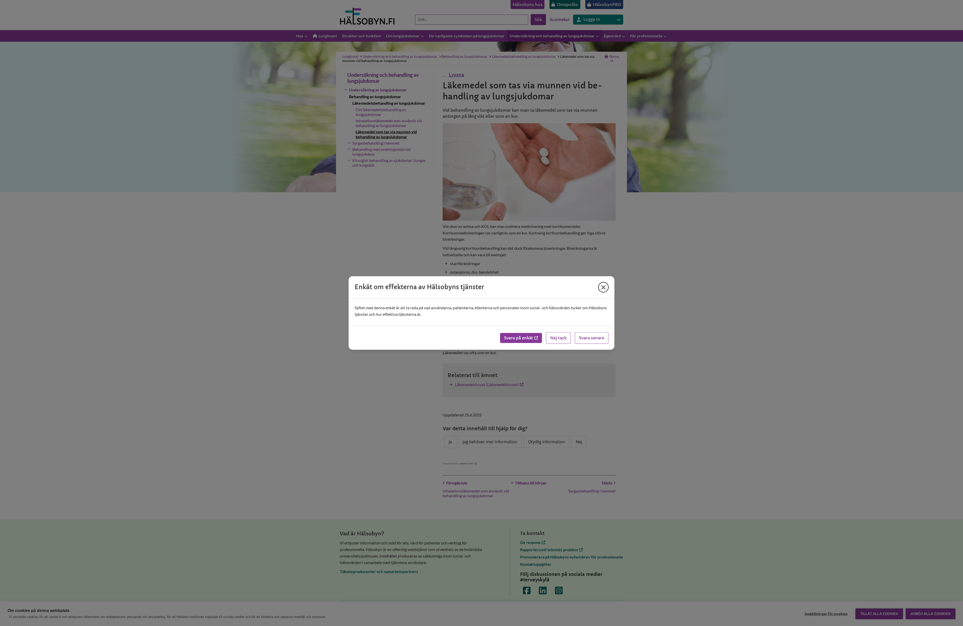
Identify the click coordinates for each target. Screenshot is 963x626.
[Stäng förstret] (603, 287)
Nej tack (558, 338)
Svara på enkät (518, 338)
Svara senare (591, 338)
